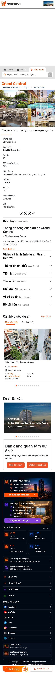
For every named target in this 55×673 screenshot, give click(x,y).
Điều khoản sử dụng (36, 664)
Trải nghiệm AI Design (17, 520)
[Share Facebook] (22, 213)
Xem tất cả (46, 316)
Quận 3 (27, 87)
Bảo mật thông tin (18, 664)
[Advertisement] (27, 37)
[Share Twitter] (29, 213)
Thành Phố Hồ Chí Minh (11, 87)
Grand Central (38, 87)
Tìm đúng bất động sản (18, 495)
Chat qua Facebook (37, 465)
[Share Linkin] (26, 213)
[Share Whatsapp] (33, 213)
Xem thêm (45, 528)
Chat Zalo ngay (15, 465)
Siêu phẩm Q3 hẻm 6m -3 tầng (19, 362)
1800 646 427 (42, 669)
